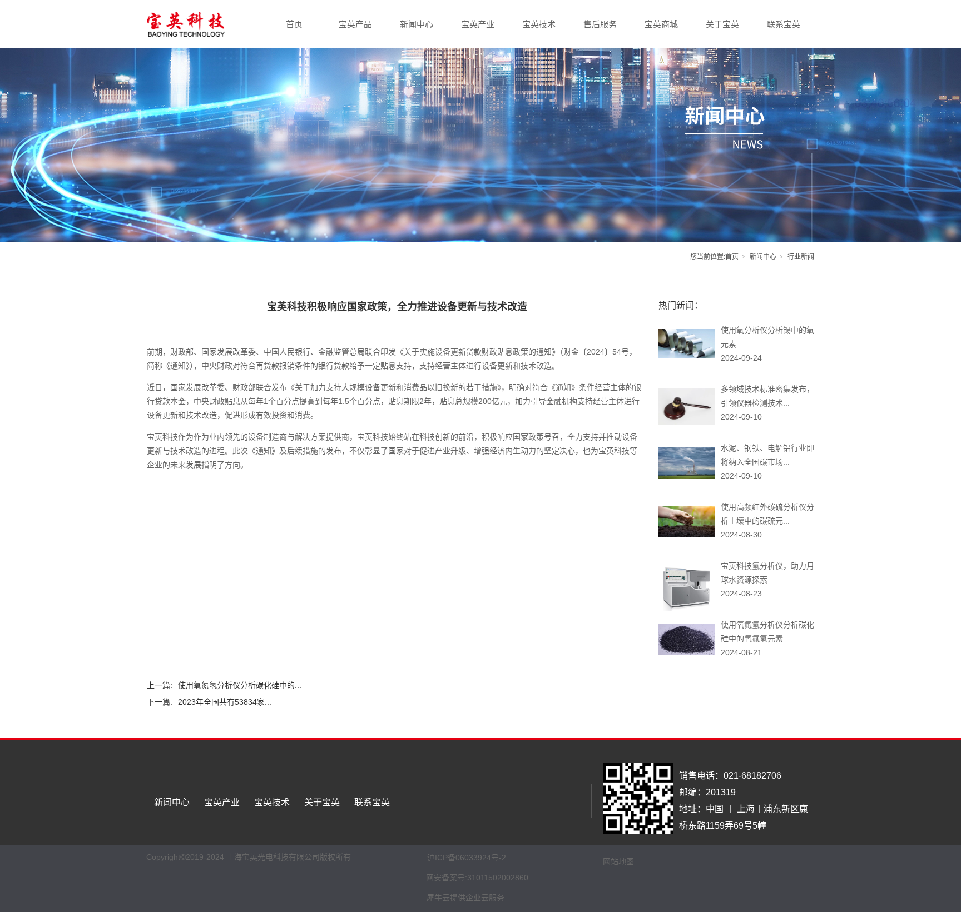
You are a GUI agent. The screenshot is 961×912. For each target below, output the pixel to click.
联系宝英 (783, 24)
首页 (294, 24)
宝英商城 (661, 24)
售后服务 (600, 24)
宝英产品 (355, 24)
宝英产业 (477, 24)
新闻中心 (416, 24)
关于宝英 (722, 24)
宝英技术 (539, 24)
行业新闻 (800, 257)
